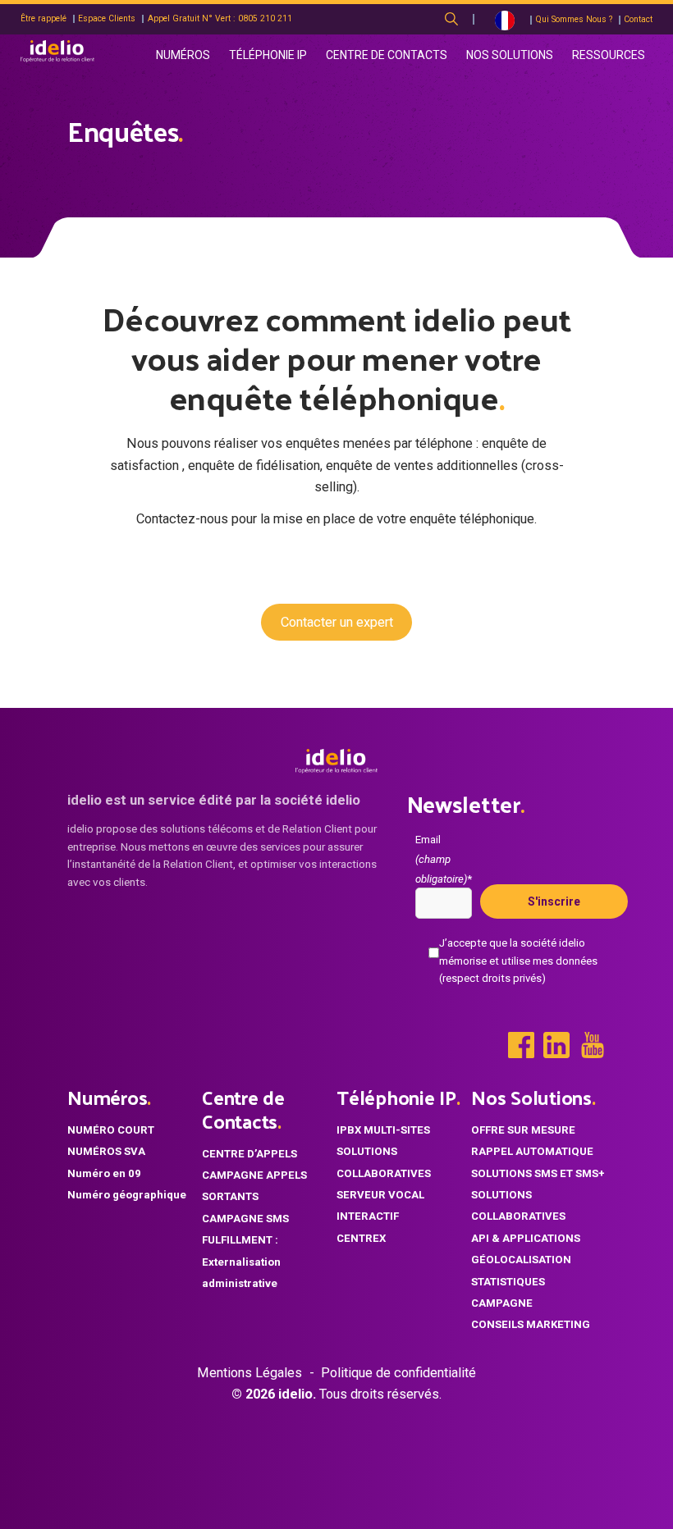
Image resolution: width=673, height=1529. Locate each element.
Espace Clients (106, 18)
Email (443, 859)
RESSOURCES (608, 55)
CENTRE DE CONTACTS (386, 55)
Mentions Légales (249, 1373)
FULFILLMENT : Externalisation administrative (241, 1261)
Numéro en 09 (104, 1173)
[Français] (505, 19)
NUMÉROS (183, 55)
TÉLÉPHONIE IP (268, 55)
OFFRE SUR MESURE (523, 1130)
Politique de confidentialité (398, 1373)
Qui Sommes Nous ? (573, 19)
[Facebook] (521, 1045)
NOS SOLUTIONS (509, 55)
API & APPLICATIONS (525, 1238)
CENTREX (361, 1238)
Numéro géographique (126, 1195)
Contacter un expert (337, 622)
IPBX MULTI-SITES (383, 1130)
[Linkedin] (556, 1045)
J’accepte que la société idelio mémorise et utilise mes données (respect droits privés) (518, 960)
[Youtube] (592, 1045)
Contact (638, 19)
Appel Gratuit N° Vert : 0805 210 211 (220, 18)
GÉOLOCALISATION (521, 1259)
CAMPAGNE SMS (245, 1218)
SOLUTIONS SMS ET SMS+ (538, 1173)
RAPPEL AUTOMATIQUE (532, 1151)
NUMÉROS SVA (106, 1151)
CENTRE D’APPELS (249, 1154)
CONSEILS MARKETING (530, 1324)
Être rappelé (43, 18)
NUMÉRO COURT (110, 1130)
